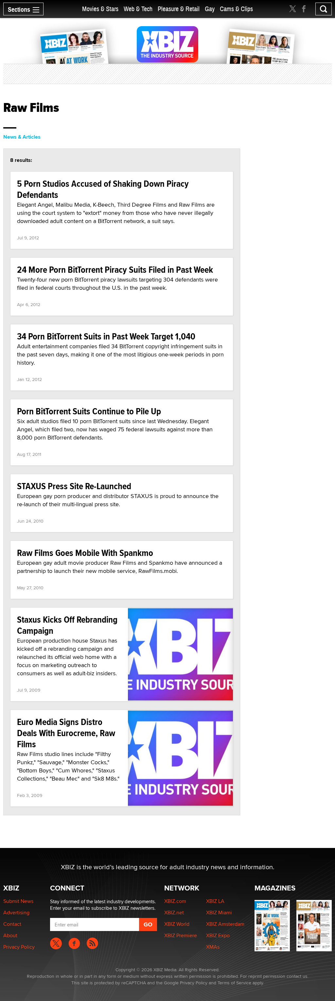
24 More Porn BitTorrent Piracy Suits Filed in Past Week (115, 269)
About (10, 935)
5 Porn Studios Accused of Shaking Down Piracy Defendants (103, 189)
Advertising (16, 912)
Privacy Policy (19, 947)
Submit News (18, 901)
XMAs (213, 947)
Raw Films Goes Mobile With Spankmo (85, 553)
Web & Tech (138, 9)
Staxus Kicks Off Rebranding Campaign (67, 625)
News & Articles (22, 137)
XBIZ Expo (218, 935)
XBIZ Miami (219, 912)
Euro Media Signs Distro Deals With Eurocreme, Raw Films (66, 733)
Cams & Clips (236, 9)
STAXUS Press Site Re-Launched (74, 486)
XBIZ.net (174, 912)
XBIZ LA (215, 901)
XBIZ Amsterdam (225, 924)
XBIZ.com (175, 901)
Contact (12, 924)
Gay (210, 9)
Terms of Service (234, 982)
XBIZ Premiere (180, 935)
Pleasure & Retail (179, 9)
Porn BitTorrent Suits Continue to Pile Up (89, 411)
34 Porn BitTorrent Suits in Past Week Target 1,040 (106, 336)
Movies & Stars (100, 9)
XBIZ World (176, 924)
